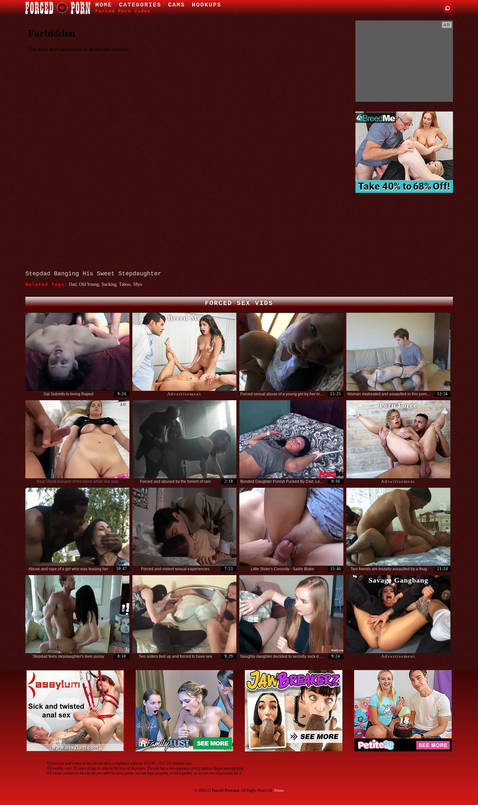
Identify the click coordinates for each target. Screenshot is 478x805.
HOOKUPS (206, 5)
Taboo (124, 284)
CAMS (176, 5)
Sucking (108, 284)
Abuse (279, 790)
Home (103, 5)
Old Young (89, 284)
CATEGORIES (140, 5)
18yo (137, 284)
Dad (72, 284)
